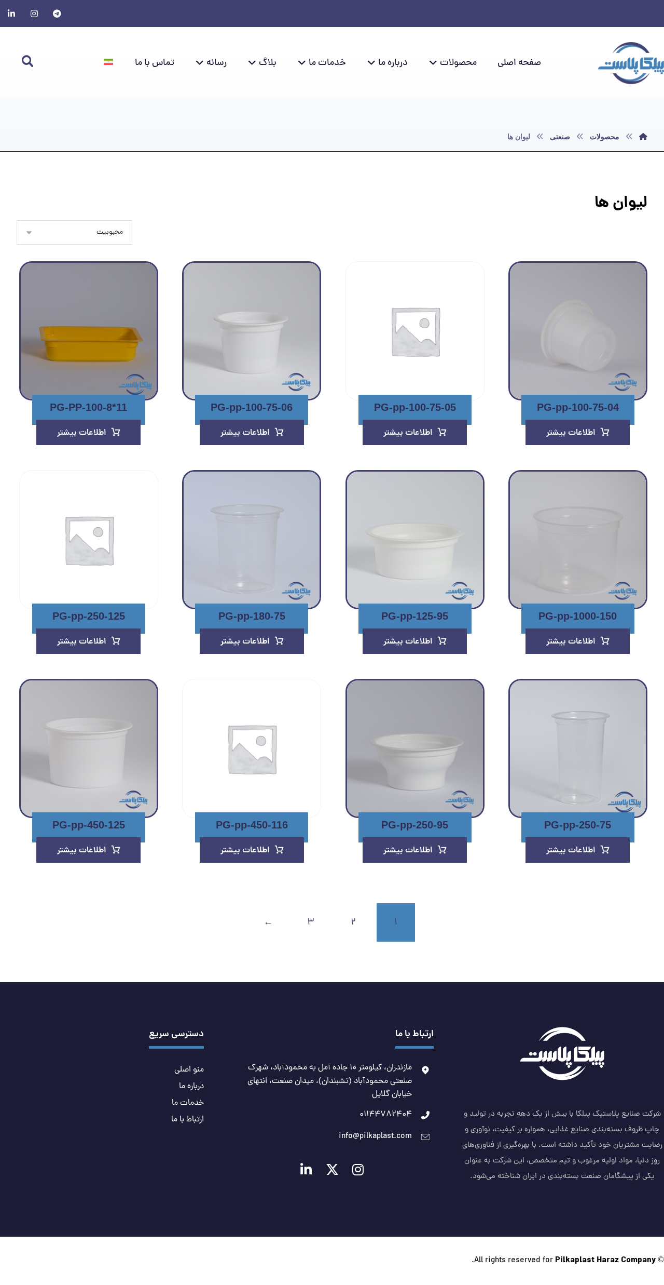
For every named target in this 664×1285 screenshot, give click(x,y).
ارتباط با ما (187, 1120)
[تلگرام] (57, 13)
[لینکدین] (11, 13)
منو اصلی (189, 1070)
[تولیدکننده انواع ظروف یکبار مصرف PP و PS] (631, 63)
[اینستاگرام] (34, 13)
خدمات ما (188, 1103)
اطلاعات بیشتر (571, 433)
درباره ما (191, 1086)
